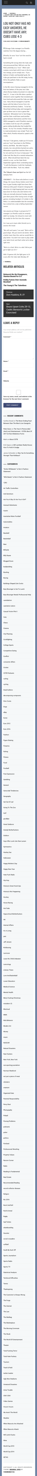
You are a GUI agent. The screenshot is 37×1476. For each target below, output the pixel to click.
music (5, 1037)
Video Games (8, 1401)
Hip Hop (6, 880)
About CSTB (13, 439)
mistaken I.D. (7, 1004)
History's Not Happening (11, 891)
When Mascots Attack (11, 1429)
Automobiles (7, 522)
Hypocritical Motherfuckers (12, 914)
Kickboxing (7, 947)
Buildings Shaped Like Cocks (13, 583)
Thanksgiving (7, 1289)
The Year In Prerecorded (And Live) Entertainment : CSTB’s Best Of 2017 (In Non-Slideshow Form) (17, 431)
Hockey (6, 897)
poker (5, 1132)
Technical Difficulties (10, 1278)
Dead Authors (8, 690)
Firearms (6, 746)
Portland (6, 1144)
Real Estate (7, 1177)
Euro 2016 (6, 729)
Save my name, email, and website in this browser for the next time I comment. (17, 398)
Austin (5, 511)
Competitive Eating (9, 651)
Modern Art (7, 1026)
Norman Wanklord (9, 1071)
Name (6, 361)
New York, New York (10, 1060)
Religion (6, 1194)
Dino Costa (7, 701)
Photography (7, 1110)
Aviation (6, 527)
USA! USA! (7, 1396)
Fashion (6, 735)
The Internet (7, 1306)
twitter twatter (8, 1373)
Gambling (6, 779)
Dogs (5, 707)
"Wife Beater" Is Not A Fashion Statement (17, 477)
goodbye (6, 819)
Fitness (5, 757)
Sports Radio (7, 1261)
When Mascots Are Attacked (13, 1424)
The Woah (6, 1334)
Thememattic (9, 1472)
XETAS (5, 1457)
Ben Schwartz (25, 41)
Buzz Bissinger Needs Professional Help (17, 595)
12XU (5, 483)
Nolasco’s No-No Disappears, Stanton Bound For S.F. (15, 275)
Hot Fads (6, 908)
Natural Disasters (9, 1048)
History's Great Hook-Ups (12, 886)
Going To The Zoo (9, 807)
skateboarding (8, 1228)
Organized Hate (8, 1093)
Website (6, 381)
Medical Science (9, 987)
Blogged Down (8, 561)
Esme (5, 718)
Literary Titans (8, 970)
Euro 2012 (6, 723)
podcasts (6, 1127)
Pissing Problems (9, 1121)
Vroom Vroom (8, 1407)
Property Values (8, 1155)
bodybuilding (7, 567)
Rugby (5, 1216)
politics (6, 1138)
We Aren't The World (10, 1412)
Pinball (5, 1116)
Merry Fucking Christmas (12, 998)
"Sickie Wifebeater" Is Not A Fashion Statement (15, 470)
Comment (7, 337)
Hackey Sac (7, 852)
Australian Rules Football (12, 516)
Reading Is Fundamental (11, 1172)
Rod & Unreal (7, 1211)
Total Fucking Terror (10, 1351)
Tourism (6, 1362)
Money (5, 1032)
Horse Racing (8, 903)
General (6, 785)
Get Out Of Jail (8, 802)
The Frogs (6, 1300)
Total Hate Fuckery (9, 1356)
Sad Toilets (7, 1222)
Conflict (6, 656)
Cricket (5, 667)
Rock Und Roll (8, 1205)
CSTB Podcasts (8, 673)
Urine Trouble (8, 1390)
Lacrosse (6, 953)
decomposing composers (12, 695)
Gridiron (6, 835)
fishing (5, 751)
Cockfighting (7, 639)
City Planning (7, 634)
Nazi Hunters (7, 1054)
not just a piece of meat (11, 1076)
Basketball (7, 539)
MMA (5, 1015)
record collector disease (11, 1188)
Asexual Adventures (10, 505)
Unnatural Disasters (10, 1384)
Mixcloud (6, 1009)
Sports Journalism (9, 1256)
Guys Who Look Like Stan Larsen (14, 841)
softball (6, 1244)
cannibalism (7, 600)
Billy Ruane (7, 555)
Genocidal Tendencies (10, 791)
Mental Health (8, 992)
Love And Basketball (10, 975)
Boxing (5, 578)
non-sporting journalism (11, 1065)
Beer (4, 544)
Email (5, 371)
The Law (6, 1312)
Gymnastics (7, 847)
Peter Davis (7, 429)
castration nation (9, 606)
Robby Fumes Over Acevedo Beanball (15, 281)
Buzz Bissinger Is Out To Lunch (13, 589)
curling (5, 679)
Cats (5, 617)
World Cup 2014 (8, 1452)
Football (6, 768)
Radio (5, 1166)
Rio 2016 (6, 1200)
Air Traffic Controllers (10, 488)
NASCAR (6, 1043)
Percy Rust (7, 1104)
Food (5, 763)
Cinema (6, 628)
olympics (6, 1082)
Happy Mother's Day (10, 863)
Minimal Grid (15, 1469)
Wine (5, 1440)
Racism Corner (8, 1160)
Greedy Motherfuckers (11, 830)
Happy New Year (9, 869)
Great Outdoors (8, 824)
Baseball (8, 261)
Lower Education (9, 981)
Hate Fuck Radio (9, 875)
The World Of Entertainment (12, 1340)
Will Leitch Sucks (9, 1435)
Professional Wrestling (11, 1149)
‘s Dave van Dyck (13, 172)
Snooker (6, 1233)
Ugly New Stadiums (10, 1379)
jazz (4, 936)
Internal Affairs (8, 925)
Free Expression (8, 774)
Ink (4, 919)
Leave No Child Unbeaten (12, 959)
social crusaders (9, 1239)
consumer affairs (9, 662)
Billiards (6, 550)
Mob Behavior (8, 1020)
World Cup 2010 (8, 1446)
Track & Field (7, 1368)
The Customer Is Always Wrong (14, 1295)
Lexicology (7, 964)
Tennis (5, 1284)
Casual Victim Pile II (10, 611)
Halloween (7, 858)
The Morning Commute (11, 1328)
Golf (4, 813)
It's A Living (7, 931)
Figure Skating (8, 740)
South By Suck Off (9, 1250)
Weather (6, 1418)
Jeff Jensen (7, 942)
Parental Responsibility (11, 1099)
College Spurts (8, 645)
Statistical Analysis (10, 1272)
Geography (7, 796)
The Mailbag (7, 1317)
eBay (5, 712)
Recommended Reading (11, 1183)
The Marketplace (9, 1323)
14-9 (19, 65)
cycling (5, 684)
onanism (6, 1088)
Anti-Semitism (8, 494)
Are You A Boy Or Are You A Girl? (14, 499)
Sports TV (6, 1267)
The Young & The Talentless (14, 285)
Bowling (6, 572)
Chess (5, 623)
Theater (6, 1345)
